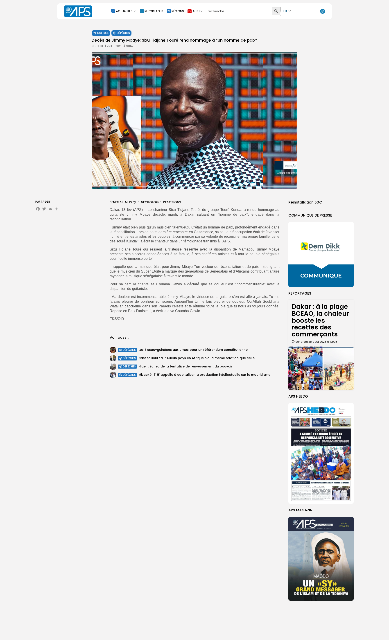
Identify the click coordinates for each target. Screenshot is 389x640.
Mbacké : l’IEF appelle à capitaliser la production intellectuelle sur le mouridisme (204, 374)
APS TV (198, 11)
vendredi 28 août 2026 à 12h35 (316, 341)
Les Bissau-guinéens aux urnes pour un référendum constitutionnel (193, 349)
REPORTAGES (154, 11)
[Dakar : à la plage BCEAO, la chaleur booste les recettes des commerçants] (321, 368)
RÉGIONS (178, 11)
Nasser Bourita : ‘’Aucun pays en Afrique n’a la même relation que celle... (197, 358)
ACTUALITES (124, 11)
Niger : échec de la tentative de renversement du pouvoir (185, 366)
